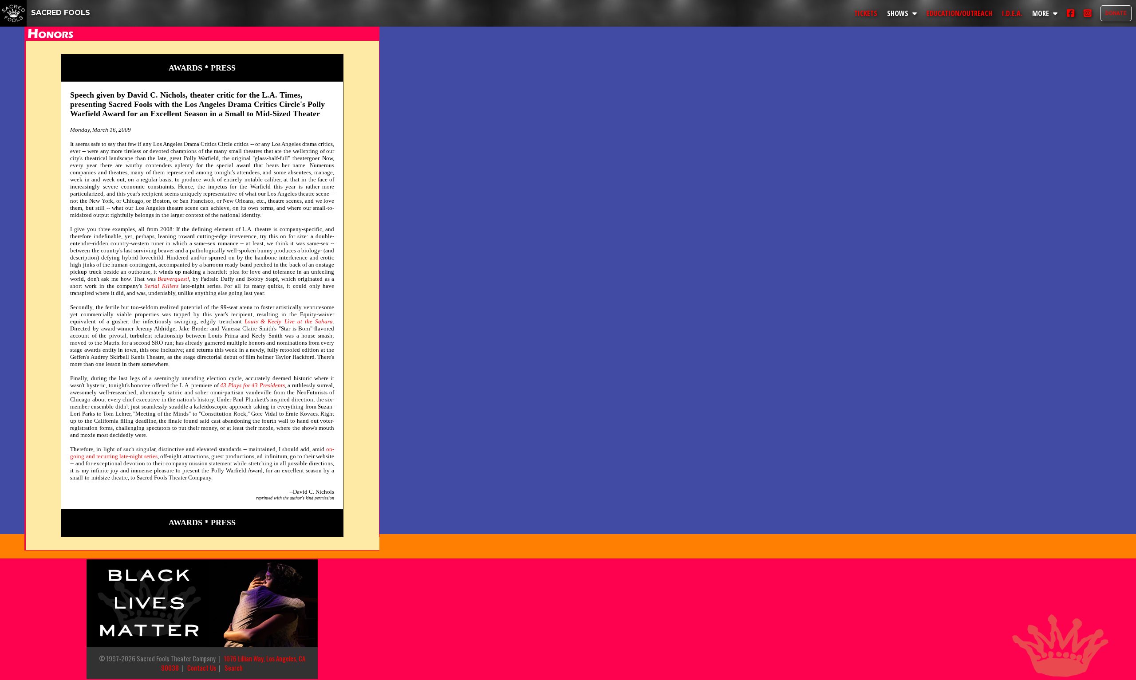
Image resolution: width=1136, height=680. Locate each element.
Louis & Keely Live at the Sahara (289, 321)
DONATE (1116, 13)
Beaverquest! (173, 278)
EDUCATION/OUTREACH (959, 13)
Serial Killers (161, 286)
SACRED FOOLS (59, 12)
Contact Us (201, 667)
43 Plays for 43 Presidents (252, 385)
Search (234, 667)
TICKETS (865, 13)
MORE (1041, 13)
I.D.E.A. (1012, 13)
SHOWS (898, 13)
